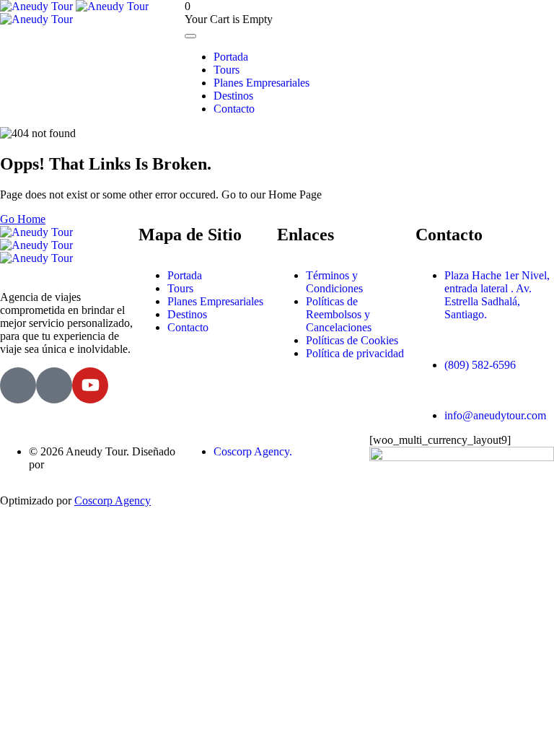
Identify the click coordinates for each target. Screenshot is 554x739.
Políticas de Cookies (352, 340)
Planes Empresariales (261, 82)
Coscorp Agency (112, 500)
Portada (231, 57)
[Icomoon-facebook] (18, 385)
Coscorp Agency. (253, 451)
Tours (226, 70)
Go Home (22, 219)
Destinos (233, 95)
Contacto (234, 108)
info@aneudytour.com (495, 415)
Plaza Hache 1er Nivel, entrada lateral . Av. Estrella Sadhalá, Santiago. (497, 294)
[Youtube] (90, 385)
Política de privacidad (355, 353)
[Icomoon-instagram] (54, 385)
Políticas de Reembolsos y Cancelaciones (338, 314)
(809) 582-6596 (480, 365)
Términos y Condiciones (334, 281)
